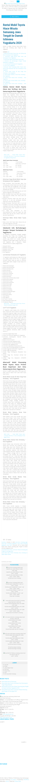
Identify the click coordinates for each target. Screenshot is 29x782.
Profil (5, 672)
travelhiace (4, 542)
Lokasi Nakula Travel (8, 668)
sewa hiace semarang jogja (21, 542)
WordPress (26, 779)
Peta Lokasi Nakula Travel (6, 717)
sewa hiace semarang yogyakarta (9, 543)
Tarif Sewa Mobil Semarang (10, 674)
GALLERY (6, 664)
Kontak (5, 666)
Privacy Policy (7, 671)
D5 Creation (13, 779)
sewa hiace (9, 545)
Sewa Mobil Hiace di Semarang (9, 681)
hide (8, 52)
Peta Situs (6, 669)
